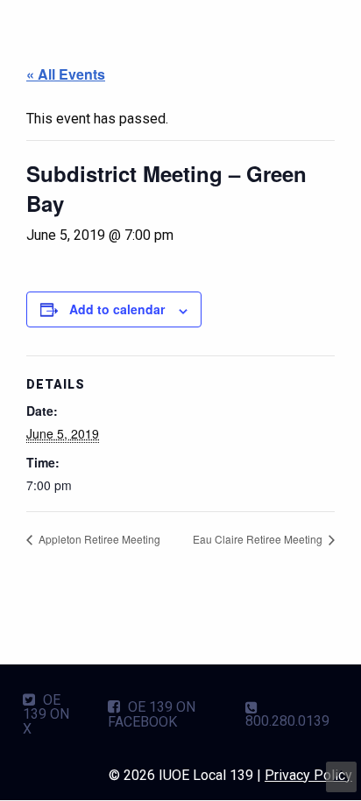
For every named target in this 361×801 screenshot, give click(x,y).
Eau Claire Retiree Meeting (259, 538)
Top (341, 777)
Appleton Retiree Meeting (98, 538)
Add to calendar (117, 309)
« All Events (65, 74)
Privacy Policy (308, 775)
